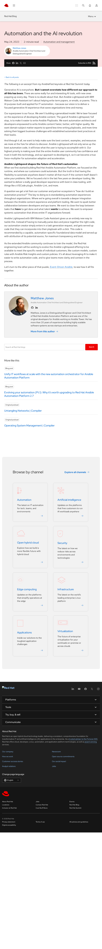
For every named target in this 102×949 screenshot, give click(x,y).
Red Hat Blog (10, 16)
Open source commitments (63, 756)
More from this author (43, 331)
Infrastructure (66, 589)
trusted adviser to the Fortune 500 (83, 739)
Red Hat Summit (75, 808)
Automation (24, 500)
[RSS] (94, 63)
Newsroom (56, 751)
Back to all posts (12, 77)
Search (91, 347)
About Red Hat (7, 802)
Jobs (54, 766)
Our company (7, 751)
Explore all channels (75, 472)
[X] (92, 689)
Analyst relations (9, 766)
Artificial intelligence (69, 500)
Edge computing (27, 589)
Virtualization (65, 631)
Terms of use (40, 822)
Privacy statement (8, 822)
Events (71, 802)
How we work (7, 756)
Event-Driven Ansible (61, 266)
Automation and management (59, 41)
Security (62, 543)
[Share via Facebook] (13, 63)
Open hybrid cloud (28, 542)
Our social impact (59, 761)
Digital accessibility (9, 825)
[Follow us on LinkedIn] (36, 307)
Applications (24, 632)
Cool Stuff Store (42, 808)
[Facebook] (85, 689)
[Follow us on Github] (32, 307)
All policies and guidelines (78, 822)
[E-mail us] (24, 63)
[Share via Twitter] (20, 63)
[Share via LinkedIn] (17, 63)
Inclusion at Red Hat (9, 808)
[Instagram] (98, 689)
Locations (5, 805)
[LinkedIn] (72, 689)
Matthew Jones (19, 48)
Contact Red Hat (42, 805)
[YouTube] (79, 689)
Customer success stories (12, 761)
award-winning (91, 742)
